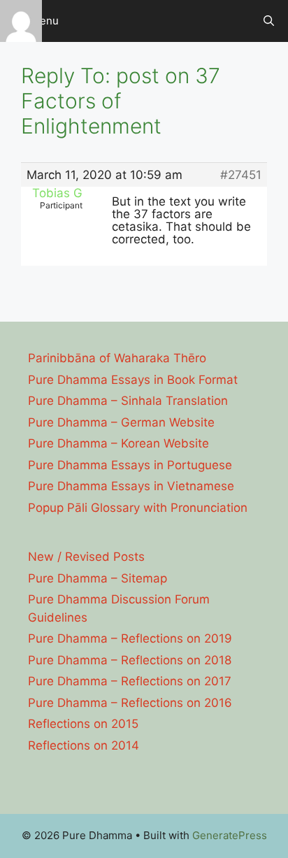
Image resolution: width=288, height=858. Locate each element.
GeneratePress (229, 835)
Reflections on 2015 (83, 724)
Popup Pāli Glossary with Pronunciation (137, 508)
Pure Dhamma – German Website (121, 422)
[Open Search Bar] (269, 21)
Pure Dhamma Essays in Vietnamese (131, 486)
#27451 (240, 175)
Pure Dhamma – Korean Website (118, 443)
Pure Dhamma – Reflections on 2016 (130, 703)
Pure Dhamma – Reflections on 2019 (130, 638)
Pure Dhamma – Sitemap (97, 578)
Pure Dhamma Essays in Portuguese (130, 465)
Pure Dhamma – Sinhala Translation (128, 401)
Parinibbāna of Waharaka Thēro (117, 358)
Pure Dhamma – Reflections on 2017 (129, 681)
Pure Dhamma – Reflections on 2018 (129, 660)
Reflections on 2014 (83, 745)
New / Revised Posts (86, 557)
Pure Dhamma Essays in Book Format (133, 380)
